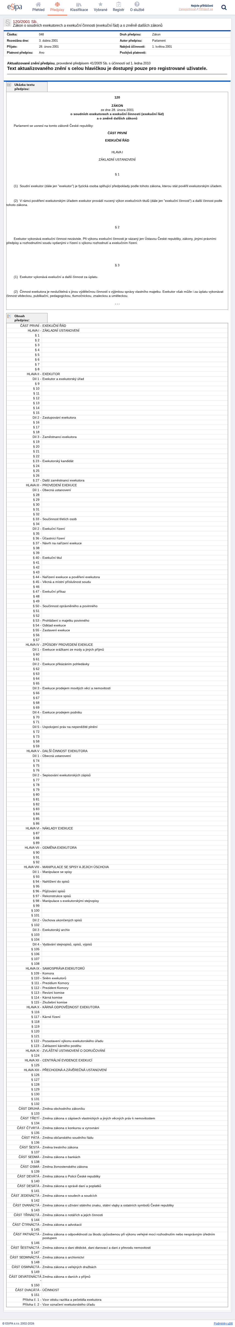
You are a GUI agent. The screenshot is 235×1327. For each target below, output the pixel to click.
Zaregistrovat (187, 9)
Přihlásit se (206, 9)
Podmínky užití (223, 1323)
